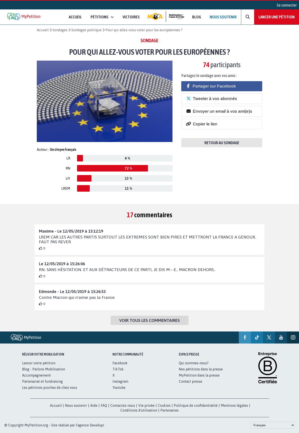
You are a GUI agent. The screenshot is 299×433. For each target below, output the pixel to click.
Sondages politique (86, 30)
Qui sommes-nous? (194, 363)
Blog (196, 16)
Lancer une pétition (277, 16)
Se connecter (287, 5)
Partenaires (169, 410)
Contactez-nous (122, 405)
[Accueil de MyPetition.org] (24, 17)
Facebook (120, 363)
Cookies (164, 405)
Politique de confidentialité (196, 405)
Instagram (120, 381)
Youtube (119, 387)
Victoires (131, 16)
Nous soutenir (223, 16)
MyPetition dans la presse (199, 375)
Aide (93, 405)
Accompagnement (36, 375)
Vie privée (146, 405)
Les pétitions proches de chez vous (49, 387)
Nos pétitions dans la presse (201, 369)
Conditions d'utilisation (138, 410)
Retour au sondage (221, 142)
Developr (97, 425)
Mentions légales (234, 405)
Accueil (75, 16)
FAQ (104, 405)
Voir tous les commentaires (149, 320)
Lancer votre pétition (38, 363)
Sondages (60, 30)
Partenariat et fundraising (42, 381)
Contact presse (190, 381)
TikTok (118, 369)
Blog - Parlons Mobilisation (43, 369)
